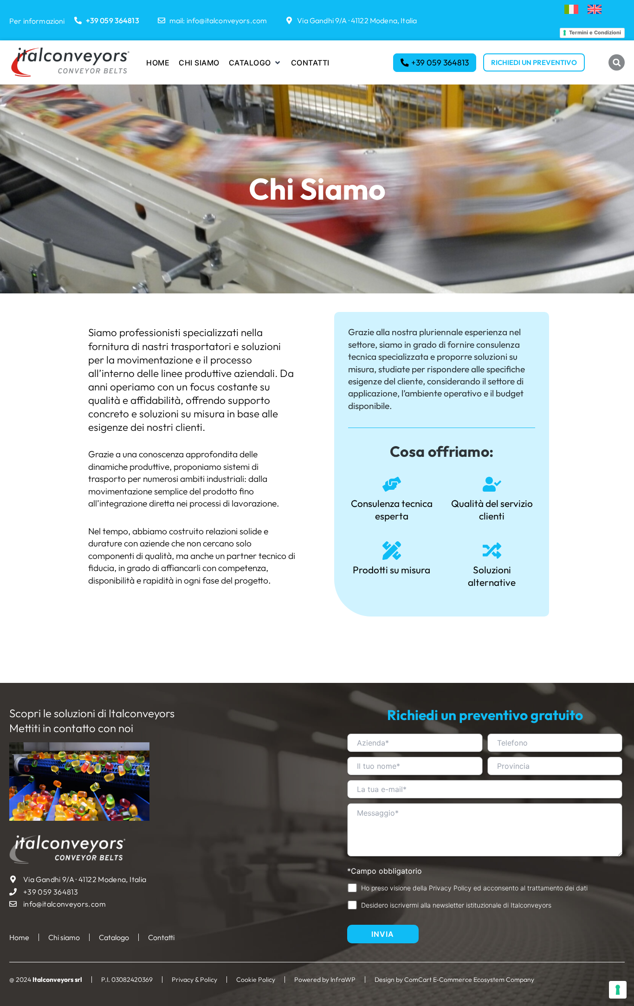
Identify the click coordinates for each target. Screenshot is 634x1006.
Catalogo (114, 937)
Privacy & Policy (194, 979)
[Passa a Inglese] (594, 9)
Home (19, 937)
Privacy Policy (450, 888)
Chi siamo (64, 937)
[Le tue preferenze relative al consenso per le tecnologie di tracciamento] (618, 990)
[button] (255, 62)
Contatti (161, 937)
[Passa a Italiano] (571, 9)
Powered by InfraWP (325, 979)
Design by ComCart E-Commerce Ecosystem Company (454, 979)
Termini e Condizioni (595, 32)
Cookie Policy (255, 979)
